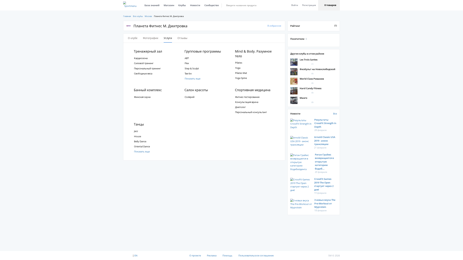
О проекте (195, 255)
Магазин (169, 5)
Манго (303, 97)
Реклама (211, 255)
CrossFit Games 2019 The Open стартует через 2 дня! (324, 184)
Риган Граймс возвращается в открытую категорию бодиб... (324, 161)
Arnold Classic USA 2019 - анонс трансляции (324, 140)
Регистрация (309, 5)
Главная (127, 16)
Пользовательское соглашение (256, 255)
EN (135, 255)
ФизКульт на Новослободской (317, 69)
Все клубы (138, 16)
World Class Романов (312, 78)
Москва (148, 16)
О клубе (132, 38)
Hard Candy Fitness (310, 88)
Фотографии (150, 38)
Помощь (227, 255)
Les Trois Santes (308, 59)
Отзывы (182, 38)
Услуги (168, 38)
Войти (294, 5)
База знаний (152, 5)
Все (335, 113)
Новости (195, 5)
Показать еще (192, 78)
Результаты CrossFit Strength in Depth (325, 123)
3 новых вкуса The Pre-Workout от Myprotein (324, 203)
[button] (329, 5)
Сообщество (211, 5)
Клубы (182, 5)
